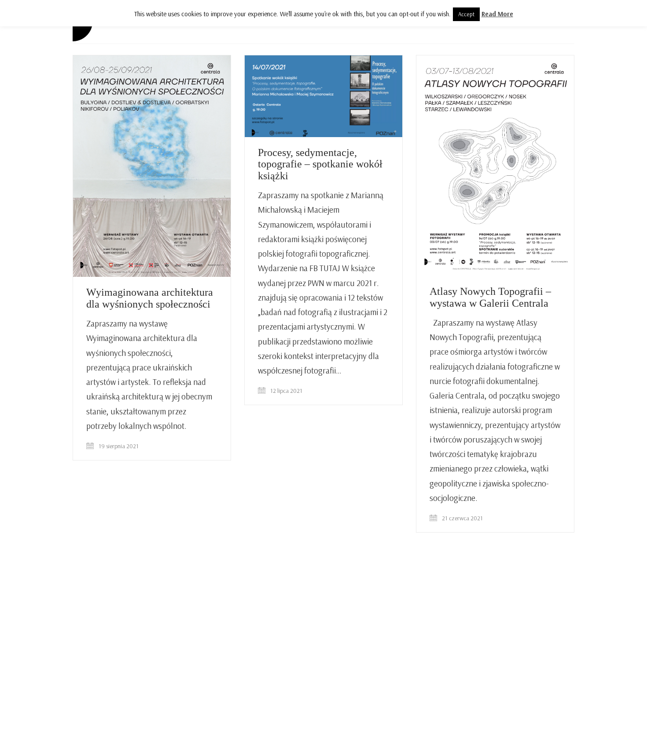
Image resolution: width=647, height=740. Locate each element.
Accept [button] (466, 14)
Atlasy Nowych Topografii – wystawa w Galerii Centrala (490, 297)
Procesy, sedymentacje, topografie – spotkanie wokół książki (320, 164)
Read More (497, 14)
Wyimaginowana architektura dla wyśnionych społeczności (149, 298)
